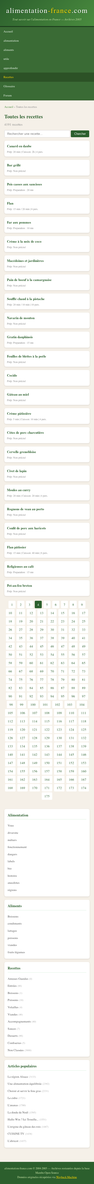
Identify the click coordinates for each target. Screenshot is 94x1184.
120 (22, 729)
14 (52, 613)
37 (42, 638)
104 (82, 704)
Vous (11, 825)
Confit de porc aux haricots (26, 528)
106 (22, 713)
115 (47, 721)
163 (34, 779)
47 (62, 646)
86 (52, 688)
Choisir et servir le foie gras (24, 1091)
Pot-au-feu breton (19, 585)
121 (34, 729)
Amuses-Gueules (18, 979)
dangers (12, 854)
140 (10, 754)
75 (21, 679)
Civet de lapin (16, 470)
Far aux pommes (19, 222)
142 (34, 754)
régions (12, 890)
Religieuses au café (20, 566)
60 (31, 663)
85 (42, 688)
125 (83, 729)
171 (47, 788)
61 (42, 663)
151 (59, 763)
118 (83, 721)
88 (73, 688)
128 (34, 738)
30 (52, 629)
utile (6, 59)
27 (21, 629)
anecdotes (13, 883)
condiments (15, 923)
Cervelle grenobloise (21, 451)
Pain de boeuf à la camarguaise (29, 279)
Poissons (13, 1000)
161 (10, 779)
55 (62, 654)
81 (83, 679)
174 (83, 788)
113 (22, 721)
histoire (12, 876)
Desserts (13, 1036)
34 (10, 638)
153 (83, 763)
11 (21, 613)
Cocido (12, 375)
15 (62, 613)
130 (59, 738)
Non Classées (16, 1050)
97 (83, 696)
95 (62, 696)
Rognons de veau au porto (25, 509)
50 (10, 654)
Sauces (12, 1029)
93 (42, 696)
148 (22, 763)
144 (59, 754)
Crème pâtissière (19, 413)
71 (62, 671)
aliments (8, 50)
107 (34, 713)
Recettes (8, 77)
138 (71, 746)
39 (62, 638)
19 (21, 621)
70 (52, 671)
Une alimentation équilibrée (25, 1084)
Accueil (8, 31)
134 (22, 746)
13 (42, 613)
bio (10, 868)
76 (31, 679)
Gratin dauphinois (20, 336)
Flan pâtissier (16, 547)
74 (10, 679)
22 (52, 621)
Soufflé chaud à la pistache (26, 298)
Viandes (12, 1014)
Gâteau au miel (18, 394)
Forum (7, 95)
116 (59, 721)
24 (73, 621)
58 (10, 663)
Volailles (13, 1007)
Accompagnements (19, 1021)
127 (22, 738)
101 (45, 704)
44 (31, 646)
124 (71, 729)
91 (21, 696)
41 (83, 638)
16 (73, 613)
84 (31, 688)
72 (73, 671)
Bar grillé (14, 165)
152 (71, 763)
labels (11, 861)
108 (47, 713)
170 (34, 788)
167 (83, 779)
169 (22, 788)
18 (10, 621)
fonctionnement (17, 847)
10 (10, 613)
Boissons (13, 916)
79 (62, 679)
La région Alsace (18, 1077)
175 (47, 796)
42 (10, 646)
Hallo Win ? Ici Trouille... (23, 1119)
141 (22, 754)
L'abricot (13, 1141)
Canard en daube (19, 146)
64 (73, 663)
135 (34, 746)
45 (42, 646)
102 (57, 704)
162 (22, 779)
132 (83, 738)
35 (21, 638)
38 (52, 638)
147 (10, 763)
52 (31, 654)
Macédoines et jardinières (25, 260)
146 (83, 754)
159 (71, 771)
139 (83, 746)
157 (47, 771)
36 (31, 638)
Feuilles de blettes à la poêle (26, 356)
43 (21, 646)
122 (47, 729)
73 (83, 671)
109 (59, 713)
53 (42, 654)
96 (73, 696)
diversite (13, 833)
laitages (12, 931)
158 (59, 771)
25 (83, 621)
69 (42, 671)
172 (59, 788)
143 (47, 754)
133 (10, 746)
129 (47, 738)
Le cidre (12, 1098)
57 (83, 654)
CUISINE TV (16, 1134)
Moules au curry (19, 489)
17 (83, 613)
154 (10, 771)
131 (71, 738)
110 (71, 713)
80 (73, 679)
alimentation (11, 41)
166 (71, 779)
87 (62, 688)
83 (21, 688)
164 (47, 779)
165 (59, 779)
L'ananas (13, 1105)
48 (73, 646)
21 (42, 621)
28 (31, 629)
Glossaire (9, 86)
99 (21, 704)
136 (47, 746)
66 (10, 671)
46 (52, 646)
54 (52, 654)
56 (73, 654)
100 (33, 704)
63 (62, 663)
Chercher (80, 133)
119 (10, 729)
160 (83, 771)
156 (34, 771)
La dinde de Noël (18, 1112)
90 (10, 696)
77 (42, 679)
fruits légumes (16, 952)
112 (10, 721)
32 (73, 629)
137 (59, 746)
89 (83, 688)
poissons (13, 938)
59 (21, 663)
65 (83, 663)
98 (11, 704)
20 (31, 621)
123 (59, 729)
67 (21, 671)
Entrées (12, 986)
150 (47, 763)
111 (83, 713)
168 (10, 788)
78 (52, 679)
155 (22, 771)
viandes (12, 945)
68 (31, 671)
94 (52, 696)
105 (10, 713)
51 (21, 654)
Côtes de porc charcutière (25, 432)
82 (10, 688)
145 (71, 754)
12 (31, 613)
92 (31, 696)
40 (73, 638)
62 (52, 663)
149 (34, 763)
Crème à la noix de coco (24, 241)
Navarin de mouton (21, 317)
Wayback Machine (66, 1177)
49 (83, 646)
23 (62, 621)
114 (34, 721)
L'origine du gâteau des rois (24, 1127)
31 (62, 629)
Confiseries (14, 1043)
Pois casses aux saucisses (24, 184)
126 (10, 738)
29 (42, 629)
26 (10, 629)
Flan (10, 203)
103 (69, 704)
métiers (12, 840)
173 (71, 788)
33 (83, 629)
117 (71, 721)
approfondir (10, 68)
